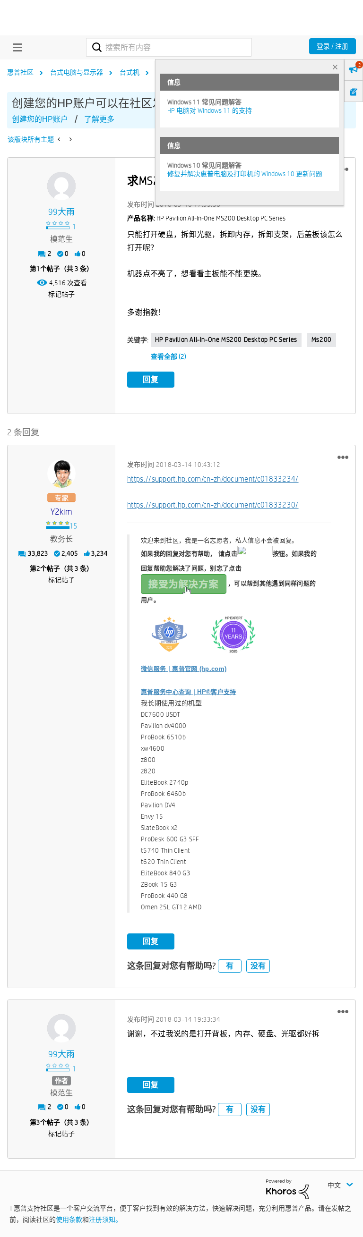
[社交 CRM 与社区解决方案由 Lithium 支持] (287, 1189)
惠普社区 (20, 72)
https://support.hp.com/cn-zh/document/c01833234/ (212, 479)
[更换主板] (69, 139)
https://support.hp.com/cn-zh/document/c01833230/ (212, 505)
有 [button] (229, 966)
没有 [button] (258, 966)
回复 (151, 379)
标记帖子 (61, 294)
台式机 (129, 72)
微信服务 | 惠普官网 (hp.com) (183, 668)
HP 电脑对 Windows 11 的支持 (209, 110)
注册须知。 (105, 1219)
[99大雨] (61, 186)
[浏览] (15, 47)
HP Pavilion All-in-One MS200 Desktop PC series (226, 339)
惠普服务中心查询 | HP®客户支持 (188, 691)
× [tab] (335, 67)
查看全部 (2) (168, 356)
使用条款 (69, 1219)
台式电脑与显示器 (76, 72)
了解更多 (99, 119)
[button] (343, 457)
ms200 (321, 339)
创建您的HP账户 (40, 119)
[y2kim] (61, 473)
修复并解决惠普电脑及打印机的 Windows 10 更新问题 (244, 173)
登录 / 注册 (332, 46)
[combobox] (169, 47)
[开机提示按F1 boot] (59, 139)
